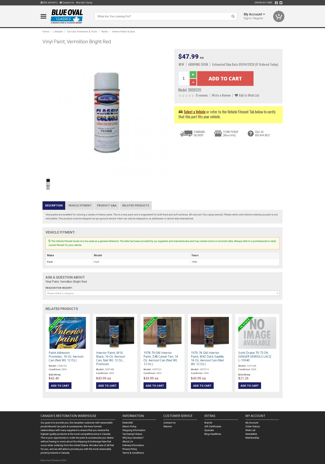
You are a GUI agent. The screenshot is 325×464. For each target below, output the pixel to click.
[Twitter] (280, 3)
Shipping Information (133, 430)
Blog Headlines (212, 434)
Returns (167, 426)
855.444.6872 (50, 2)
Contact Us (68, 2)
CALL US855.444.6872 (262, 133)
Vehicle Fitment (79, 205)
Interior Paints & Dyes (123, 31)
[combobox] (162, 293)
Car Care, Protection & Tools (82, 31)
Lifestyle (58, 31)
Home (46, 31)
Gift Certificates (212, 426)
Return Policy (129, 426)
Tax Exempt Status (132, 434)
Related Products (135, 205)
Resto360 (127, 422)
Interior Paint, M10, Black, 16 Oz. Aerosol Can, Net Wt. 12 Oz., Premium (110, 358)
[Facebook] (276, 3)
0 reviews (202, 95)
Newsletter (251, 434)
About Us (127, 441)
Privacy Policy (129, 449)
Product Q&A (107, 205)
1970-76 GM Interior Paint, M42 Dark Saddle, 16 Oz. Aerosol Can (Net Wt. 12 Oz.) (207, 358)
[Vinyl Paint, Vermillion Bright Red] (106, 112)
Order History (252, 426)
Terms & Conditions (133, 452)
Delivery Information (133, 445)
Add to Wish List (248, 95)
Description (54, 205)
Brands (208, 422)
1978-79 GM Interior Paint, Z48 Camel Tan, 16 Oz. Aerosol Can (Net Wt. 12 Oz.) (161, 358)
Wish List (250, 430)
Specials (209, 430)
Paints (104, 31)
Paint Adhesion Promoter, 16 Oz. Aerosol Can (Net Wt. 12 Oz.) (66, 356)
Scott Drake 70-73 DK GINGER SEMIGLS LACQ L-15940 (254, 356)
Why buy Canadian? (133, 437)
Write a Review (221, 95)
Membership (252, 437)
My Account (251, 422)
